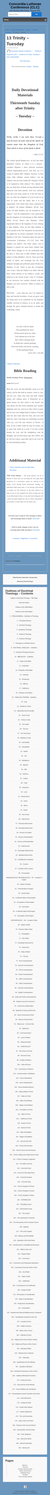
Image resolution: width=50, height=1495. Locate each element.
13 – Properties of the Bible (24, 670)
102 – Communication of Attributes (24, 1073)
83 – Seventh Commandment (24, 988)
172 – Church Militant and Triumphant (24, 1389)
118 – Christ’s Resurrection (24, 1146)
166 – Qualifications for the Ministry (24, 1362)
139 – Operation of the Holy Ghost (24, 1240)
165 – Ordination (24, 1357)
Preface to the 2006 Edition (24, 611)
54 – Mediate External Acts (24, 855)
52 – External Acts (24, 846)
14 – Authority (24, 675)
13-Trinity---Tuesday (32, 54)
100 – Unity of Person (24, 1064)
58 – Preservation (24, 873)
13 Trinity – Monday (14, 556)
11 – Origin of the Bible (24, 661)
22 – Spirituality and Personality (24, 711)
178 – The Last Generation (24, 1416)
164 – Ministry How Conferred (24, 1353)
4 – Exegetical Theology (24, 630)
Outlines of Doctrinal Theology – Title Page (24, 598)
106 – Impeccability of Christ (24, 1091)
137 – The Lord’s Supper (24, 1231)
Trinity (28, 30)
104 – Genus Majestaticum (24, 1082)
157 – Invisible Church (24, 1321)
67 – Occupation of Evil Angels (24, 916)
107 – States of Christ (24, 1096)
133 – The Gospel (24, 1213)
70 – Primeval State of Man (24, 929)
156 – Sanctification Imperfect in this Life (24, 1317)
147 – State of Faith (24, 1276)
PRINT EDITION (14, 364)
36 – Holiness (24, 774)
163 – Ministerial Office (24, 1348)
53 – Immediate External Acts (24, 850)
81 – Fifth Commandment (24, 979)
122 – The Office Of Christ (24, 1164)
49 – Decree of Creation (24, 832)
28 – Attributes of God (24, 738)
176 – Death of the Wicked (24, 1407)
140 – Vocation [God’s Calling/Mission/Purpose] (24, 1245)
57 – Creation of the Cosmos (24, 868)
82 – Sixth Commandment (24, 983)
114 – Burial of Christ (24, 1128)
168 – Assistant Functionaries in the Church (24, 1371)
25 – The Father (24, 724)
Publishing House (25, 1472)
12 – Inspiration (24, 666)
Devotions (17, 561)
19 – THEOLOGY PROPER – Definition (24, 697)
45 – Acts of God (24, 814)
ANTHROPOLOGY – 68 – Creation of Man (24, 920)
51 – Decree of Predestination (24, 841)
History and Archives (25, 1471)
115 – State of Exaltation (24, 1132)
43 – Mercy (24, 805)
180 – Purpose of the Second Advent (24, 1425)
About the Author (24, 602)
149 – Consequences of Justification (24, 1285)
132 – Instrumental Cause (24, 1209)
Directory (25, 1467)
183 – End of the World (24, 1439)
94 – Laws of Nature (24, 1037)
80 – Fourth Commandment (24, 974)
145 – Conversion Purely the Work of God (24, 1267)
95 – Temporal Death (24, 1042)
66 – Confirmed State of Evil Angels (24, 911)
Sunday (29, 66)
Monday (35, 66)
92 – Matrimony (24, 1028)
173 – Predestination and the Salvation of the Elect (24, 1394)
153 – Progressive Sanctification (24, 1303)
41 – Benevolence (24, 796)
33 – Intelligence (24, 760)
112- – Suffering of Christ (24, 1119)
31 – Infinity (24, 751)
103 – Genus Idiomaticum (24, 1078)
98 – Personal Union (24, 1055)
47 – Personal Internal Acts (24, 823)
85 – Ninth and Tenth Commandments (24, 997)
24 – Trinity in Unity (24, 720)
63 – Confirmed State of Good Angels (24, 898)
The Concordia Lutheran (25, 1476)
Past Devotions (25, 61)
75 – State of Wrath (24, 952)
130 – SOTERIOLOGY (24, 1200)
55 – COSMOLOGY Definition (24, 859)
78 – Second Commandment (24, 965)
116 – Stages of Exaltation (24, 1137)
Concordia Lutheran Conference (27, 1491)
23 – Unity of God (24, 715)
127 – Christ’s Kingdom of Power (24, 1186)
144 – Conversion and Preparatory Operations (24, 1263)
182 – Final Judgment (24, 1434)
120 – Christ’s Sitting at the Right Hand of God (24, 1155)
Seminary (25, 1474)
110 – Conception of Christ (24, 1109)
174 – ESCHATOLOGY (24, 1398)
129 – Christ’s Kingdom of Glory (24, 1195)
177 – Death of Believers (24, 1412)
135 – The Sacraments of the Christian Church (24, 1222)
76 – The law (24, 956)
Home (7, 30)
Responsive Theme (17, 1493)
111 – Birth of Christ (24, 1114)
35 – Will (24, 769)
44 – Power (24, 810)
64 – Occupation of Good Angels (24, 902)
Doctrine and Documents (25, 1469)
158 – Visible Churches (24, 1326)
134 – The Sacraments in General (24, 1218)
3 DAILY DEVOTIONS (17, 30)
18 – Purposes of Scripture (24, 693)
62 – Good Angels (24, 893)
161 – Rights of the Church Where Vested (24, 1339)
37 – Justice (24, 778)
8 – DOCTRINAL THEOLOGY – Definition (24, 648)
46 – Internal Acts (24, 819)
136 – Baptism (24, 1227)
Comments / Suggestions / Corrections (25, 538)
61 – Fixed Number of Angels (24, 889)
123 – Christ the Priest (24, 1168)
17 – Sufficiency (24, 688)
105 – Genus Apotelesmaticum (24, 1087)
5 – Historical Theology (24, 634)
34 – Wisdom (24, 765)
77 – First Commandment (24, 961)
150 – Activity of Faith (24, 1290)
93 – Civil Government (24, 1033)
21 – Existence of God (24, 706)
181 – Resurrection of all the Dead (24, 1430)
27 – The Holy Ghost (24, 733)
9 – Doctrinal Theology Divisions (24, 652)
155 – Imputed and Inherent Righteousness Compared (24, 1312)
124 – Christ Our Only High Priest (24, 1173)
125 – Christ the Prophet (24, 1177)
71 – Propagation (24, 934)
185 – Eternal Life (24, 1448)
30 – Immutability (24, 747)
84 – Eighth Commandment (24, 992)
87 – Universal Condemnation (24, 1006)
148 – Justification (24, 1281)
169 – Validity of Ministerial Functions (24, 1376)
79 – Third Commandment (24, 970)
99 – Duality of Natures (24, 1060)
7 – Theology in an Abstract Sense (24, 643)
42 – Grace (24, 801)
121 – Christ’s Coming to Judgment (24, 1159)
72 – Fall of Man (24, 938)
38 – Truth (24, 783)
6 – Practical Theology (24, 639)
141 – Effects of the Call (24, 1249)
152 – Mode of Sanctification (24, 1299)
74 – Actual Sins (24, 947)
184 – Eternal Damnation (24, 1443)
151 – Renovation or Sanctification (24, 1294)
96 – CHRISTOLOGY (24, 1046)
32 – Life (24, 756)
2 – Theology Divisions (24, 620)
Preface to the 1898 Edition (24, 607)
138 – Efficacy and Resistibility (24, 1236)
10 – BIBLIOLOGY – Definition (24, 657)
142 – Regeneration (24, 1254)
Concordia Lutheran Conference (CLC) (25, 5)
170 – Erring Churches (24, 1380)
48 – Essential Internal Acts (24, 828)
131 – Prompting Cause (24, 1204)
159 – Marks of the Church (24, 1330)
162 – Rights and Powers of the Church (24, 1344)
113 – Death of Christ (24, 1123)
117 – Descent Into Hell (24, 1141)
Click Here (35, 519)
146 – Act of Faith (24, 1272)
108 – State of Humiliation (24, 1100)
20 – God (24, 702)
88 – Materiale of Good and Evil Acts (24, 1010)
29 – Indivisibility (24, 742)
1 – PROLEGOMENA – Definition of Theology (24, 616)
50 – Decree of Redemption (24, 837)
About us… (25, 1465)
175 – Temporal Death (24, 1403)
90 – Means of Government (24, 1019)
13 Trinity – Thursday (35, 556)
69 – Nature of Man (24, 925)
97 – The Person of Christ (24, 1051)
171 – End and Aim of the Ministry (24, 1385)
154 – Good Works (24, 1308)
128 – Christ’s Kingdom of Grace (24, 1191)
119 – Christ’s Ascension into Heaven (24, 1150)
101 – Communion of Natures (24, 1069)
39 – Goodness (24, 787)
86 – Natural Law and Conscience (24, 1001)
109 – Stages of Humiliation (24, 1105)
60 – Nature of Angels (24, 884)
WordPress (34, 1493)
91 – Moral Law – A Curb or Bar (24, 1024)
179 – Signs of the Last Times (24, 1421)
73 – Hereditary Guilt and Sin (24, 943)
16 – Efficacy (24, 684)
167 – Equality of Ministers (24, 1366)
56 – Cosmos (24, 864)
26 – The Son (24, 729)
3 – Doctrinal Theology (24, 625)
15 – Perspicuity (24, 679)
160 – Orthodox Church (24, 1335)
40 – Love (24, 792)
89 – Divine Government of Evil (24, 1015)
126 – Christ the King (24, 1182)
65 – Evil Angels (24, 907)
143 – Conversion (24, 1258)
